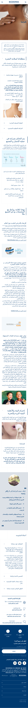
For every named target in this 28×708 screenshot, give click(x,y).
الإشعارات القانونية (23, 699)
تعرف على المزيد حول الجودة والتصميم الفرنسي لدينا (12, 622)
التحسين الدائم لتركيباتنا (16, 576)
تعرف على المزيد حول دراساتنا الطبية (14, 616)
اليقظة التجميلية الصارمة (16, 123)
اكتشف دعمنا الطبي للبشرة (13, 603)
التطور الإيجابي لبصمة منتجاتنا (15, 588)
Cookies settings (22, 701)
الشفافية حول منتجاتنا (17, 544)
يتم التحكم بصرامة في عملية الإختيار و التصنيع (15, 140)
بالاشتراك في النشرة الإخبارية (20, 643)
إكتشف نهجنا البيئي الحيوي (17, 609)
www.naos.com (9, 672)
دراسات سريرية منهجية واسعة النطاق (14, 76)
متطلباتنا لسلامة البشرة (15, 58)
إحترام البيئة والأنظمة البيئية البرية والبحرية (16, 412)
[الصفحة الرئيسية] (14, 2)
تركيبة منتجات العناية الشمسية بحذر (14, 582)
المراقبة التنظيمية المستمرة (15, 128)
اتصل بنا (20, 637)
